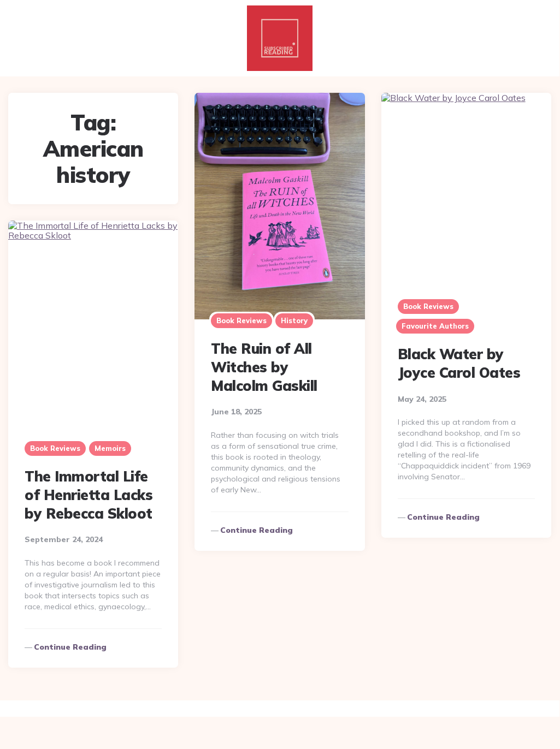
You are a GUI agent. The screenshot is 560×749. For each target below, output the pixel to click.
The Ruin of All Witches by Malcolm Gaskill (264, 367)
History (294, 320)
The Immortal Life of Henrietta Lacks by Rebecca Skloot (88, 494)
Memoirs (110, 448)
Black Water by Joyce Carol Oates (459, 363)
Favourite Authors (435, 326)
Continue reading (256, 530)
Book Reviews (241, 320)
